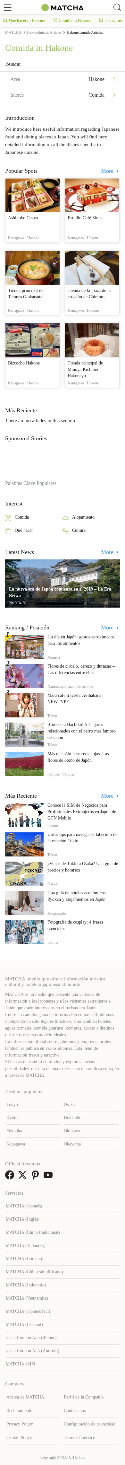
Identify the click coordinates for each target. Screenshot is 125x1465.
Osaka (69, 1104)
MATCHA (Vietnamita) (27, 1298)
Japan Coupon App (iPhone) (31, 1337)
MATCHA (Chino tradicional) (33, 1232)
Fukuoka (14, 1130)
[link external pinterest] (36, 1177)
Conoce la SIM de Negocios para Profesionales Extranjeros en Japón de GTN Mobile (81, 811)
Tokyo (12, 1104)
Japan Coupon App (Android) (32, 1350)
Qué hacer (24, 530)
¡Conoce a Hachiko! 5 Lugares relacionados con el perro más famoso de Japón (81, 731)
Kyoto (12, 1117)
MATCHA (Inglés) (22, 1219)
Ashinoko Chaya (23, 217)
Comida (22, 517)
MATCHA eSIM (20, 1364)
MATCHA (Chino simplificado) (34, 1271)
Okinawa (72, 1130)
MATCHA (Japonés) (24, 1206)
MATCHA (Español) (24, 1324)
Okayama (72, 1144)
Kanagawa (15, 1144)
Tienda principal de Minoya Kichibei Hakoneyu (85, 369)
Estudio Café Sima (85, 217)
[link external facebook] (11, 1177)
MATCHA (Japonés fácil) (29, 1311)
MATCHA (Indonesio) (26, 1285)
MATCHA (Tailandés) (26, 1245)
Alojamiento (83, 517)
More (108, 171)
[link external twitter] (23, 1177)
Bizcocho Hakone (24, 363)
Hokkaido (72, 1117)
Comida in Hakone (75, 20)
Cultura (79, 530)
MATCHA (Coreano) (25, 1258)
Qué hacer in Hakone (27, 20)
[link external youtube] (49, 1177)
